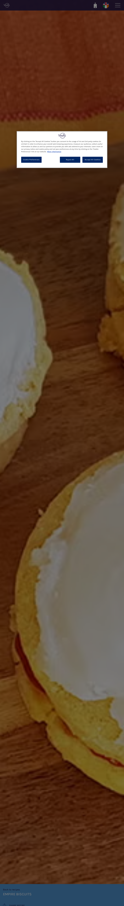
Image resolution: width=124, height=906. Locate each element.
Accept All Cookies (93, 160)
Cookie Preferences (31, 160)
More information (54, 152)
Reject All (70, 160)
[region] (62, 149)
